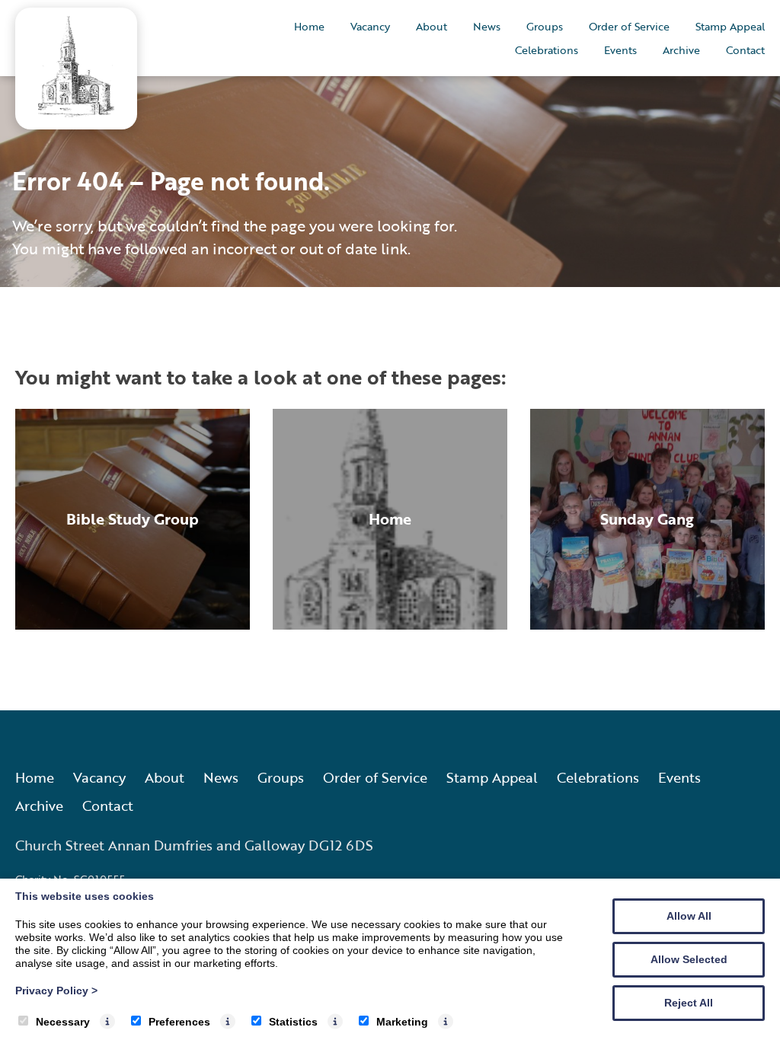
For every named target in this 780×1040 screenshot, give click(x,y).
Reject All (688, 1003)
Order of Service (629, 26)
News (486, 26)
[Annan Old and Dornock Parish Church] (76, 112)
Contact (745, 50)
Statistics (293, 1022)
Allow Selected (689, 959)
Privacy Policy (56, 990)
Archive (681, 50)
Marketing (402, 1022)
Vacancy (370, 26)
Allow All (689, 916)
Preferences (179, 1022)
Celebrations (546, 50)
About (431, 26)
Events (620, 50)
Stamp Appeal (730, 26)
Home (309, 26)
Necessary (63, 1022)
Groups (544, 26)
